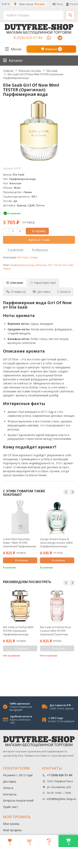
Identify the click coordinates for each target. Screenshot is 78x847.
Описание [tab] (16, 283)
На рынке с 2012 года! (18, 775)
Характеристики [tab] (45, 283)
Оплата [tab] (65, 292)
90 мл (58, 265)
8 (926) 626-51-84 (28, 37)
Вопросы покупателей (18, 800)
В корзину (39, 231)
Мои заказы (11, 824)
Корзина (53, 49)
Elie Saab (22, 257)
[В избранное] (34, 567)
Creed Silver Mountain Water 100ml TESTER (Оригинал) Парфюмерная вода (19, 542)
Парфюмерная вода (22, 265)
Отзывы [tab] (18, 292)
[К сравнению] (28, 567)
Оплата (8, 788)
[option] (20, 535)
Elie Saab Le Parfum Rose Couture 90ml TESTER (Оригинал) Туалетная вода (55, 630)
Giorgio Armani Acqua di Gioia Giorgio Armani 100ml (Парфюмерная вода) (56, 542)
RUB (4, 4)
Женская (41, 265)
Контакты (9, 794)
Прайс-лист (10, 807)
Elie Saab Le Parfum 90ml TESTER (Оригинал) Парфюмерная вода (18, 630)
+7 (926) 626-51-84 (59, 775)
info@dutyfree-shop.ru (61, 799)
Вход (60, 4)
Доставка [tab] (43, 292)
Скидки (33, 257)
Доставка (9, 781)
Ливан (7, 268)
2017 (50, 265)
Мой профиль (12, 830)
